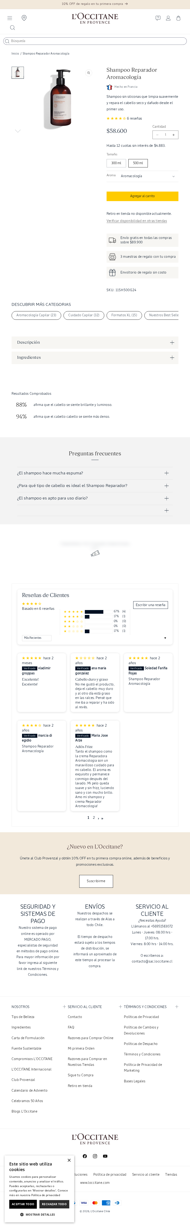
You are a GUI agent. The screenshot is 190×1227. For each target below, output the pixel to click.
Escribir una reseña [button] (150, 605)
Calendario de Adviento (30, 1090)
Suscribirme (96, 881)
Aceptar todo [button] (23, 1204)
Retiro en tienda (80, 1086)
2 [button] (94, 818)
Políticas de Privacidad (141, 1017)
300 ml (116, 163)
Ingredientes (21, 1027)
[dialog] (39, 1188)
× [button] (69, 1160)
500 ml (138, 163)
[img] (32, 658)
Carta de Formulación (28, 1038)
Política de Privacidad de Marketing (143, 1067)
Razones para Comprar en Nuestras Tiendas (87, 1062)
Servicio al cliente (145, 1174)
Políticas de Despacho (141, 1044)
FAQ (71, 1027)
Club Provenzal (23, 1080)
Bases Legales (134, 1081)
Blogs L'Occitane (25, 1111)
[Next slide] (18, 131)
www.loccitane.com (95, 1183)
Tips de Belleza (23, 1017)
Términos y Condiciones (142, 1054)
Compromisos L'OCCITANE (32, 1059)
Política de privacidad (110, 1174)
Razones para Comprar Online (91, 1038)
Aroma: (111, 175)
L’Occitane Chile (100, 1211)
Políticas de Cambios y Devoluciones (141, 1030)
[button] (10, 18)
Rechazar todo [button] (54, 1204)
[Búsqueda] (7, 41)
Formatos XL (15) (124, 315)
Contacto (75, 1017)
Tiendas (171, 1174)
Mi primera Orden (81, 1048)
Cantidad (159, 126)
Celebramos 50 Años (27, 1101)
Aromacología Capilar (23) (36, 315)
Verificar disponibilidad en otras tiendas (137, 221)
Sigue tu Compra (81, 1075)
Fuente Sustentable (26, 1048)
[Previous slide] (18, 71)
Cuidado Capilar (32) (83, 315)
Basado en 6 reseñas (38, 608)
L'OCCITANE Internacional (31, 1069)
